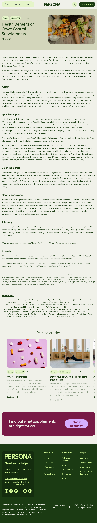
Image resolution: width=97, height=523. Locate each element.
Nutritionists (48, 463)
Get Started (87, 4)
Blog (64, 465)
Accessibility (85, 467)
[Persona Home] (52, 4)
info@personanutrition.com (16, 478)
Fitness (5, 18)
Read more (11, 397)
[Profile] (74, 4)
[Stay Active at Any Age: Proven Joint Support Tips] (70, 353)
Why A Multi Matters (17, 376)
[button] (12, 4)
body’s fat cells (53, 178)
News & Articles (68, 469)
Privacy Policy (85, 458)
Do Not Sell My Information (86, 472)
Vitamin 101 (15, 18)
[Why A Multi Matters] (27, 353)
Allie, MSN (6, 39)
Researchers (71, 103)
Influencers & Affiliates (49, 468)
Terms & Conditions (87, 463)
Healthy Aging (65, 372)
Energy (10, 372)
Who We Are (49, 458)
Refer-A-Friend (49, 474)
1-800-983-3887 (18, 469)
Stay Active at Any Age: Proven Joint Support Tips (68, 378)
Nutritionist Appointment (67, 459)
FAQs (64, 478)
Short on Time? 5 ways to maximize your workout (57, 243)
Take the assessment (76, 423)
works (50, 122)
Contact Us (66, 474)
